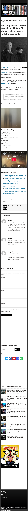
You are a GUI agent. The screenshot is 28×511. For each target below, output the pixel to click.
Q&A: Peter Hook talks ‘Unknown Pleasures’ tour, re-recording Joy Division (15, 438)
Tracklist (15, 20)
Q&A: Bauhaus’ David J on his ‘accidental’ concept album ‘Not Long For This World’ (16, 411)
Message (3, 277)
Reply (22, 222)
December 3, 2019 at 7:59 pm (14, 253)
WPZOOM (9, 510)
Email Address (4, 297)
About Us (3, 491)
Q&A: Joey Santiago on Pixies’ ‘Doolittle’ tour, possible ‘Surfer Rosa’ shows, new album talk (16, 424)
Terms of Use (4, 497)
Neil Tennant (16, 199)
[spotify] (21, 358)
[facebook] (10, 358)
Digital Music (10, 20)
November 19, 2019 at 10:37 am (14, 240)
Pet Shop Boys (6, 67)
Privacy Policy (4, 495)
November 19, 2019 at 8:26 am (14, 222)
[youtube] (14, 358)
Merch (2, 494)
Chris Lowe (6, 199)
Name (2, 290)
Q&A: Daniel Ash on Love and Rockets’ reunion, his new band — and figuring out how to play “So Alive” (16, 392)
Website (3, 303)
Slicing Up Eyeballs (16, 206)
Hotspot (11, 199)
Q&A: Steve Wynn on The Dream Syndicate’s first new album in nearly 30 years (16, 405)
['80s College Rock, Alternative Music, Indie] (14, 10)
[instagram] (17, 358)
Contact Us (3, 492)
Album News (4, 20)
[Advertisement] (14, 331)
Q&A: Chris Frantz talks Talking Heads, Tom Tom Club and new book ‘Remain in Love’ (17, 398)
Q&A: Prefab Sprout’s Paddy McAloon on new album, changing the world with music (16, 431)
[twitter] (6, 358)
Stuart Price (4, 201)
